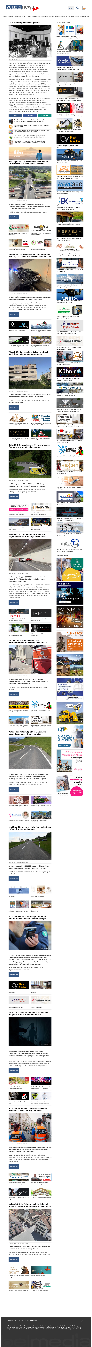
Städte (21, 16)
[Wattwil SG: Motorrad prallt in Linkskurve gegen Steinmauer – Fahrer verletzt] (30, 753)
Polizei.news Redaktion (22, 200)
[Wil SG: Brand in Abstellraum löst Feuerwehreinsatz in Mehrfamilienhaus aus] (30, 659)
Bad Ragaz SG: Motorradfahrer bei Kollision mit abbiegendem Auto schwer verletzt (28, 163)
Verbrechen (39, 16)
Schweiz (5, 16)
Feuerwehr (62, 16)
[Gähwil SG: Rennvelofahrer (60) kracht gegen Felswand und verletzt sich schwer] (30, 464)
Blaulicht (81, 16)
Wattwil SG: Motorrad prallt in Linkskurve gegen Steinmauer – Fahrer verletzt (27, 733)
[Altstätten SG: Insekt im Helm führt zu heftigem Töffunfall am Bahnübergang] (30, 846)
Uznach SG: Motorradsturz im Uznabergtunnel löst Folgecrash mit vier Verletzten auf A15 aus (30, 256)
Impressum (11, 1320)
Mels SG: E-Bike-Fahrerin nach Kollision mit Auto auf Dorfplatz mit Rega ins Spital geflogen (30, 1205)
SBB (49, 16)
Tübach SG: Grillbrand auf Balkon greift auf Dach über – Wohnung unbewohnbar (28, 353)
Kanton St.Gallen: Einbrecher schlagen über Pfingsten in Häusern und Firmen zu (29, 1013)
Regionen (10, 16)
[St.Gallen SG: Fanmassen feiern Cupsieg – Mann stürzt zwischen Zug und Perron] (30, 1127)
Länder (29, 16)
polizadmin (17, 59)
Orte (25, 16)
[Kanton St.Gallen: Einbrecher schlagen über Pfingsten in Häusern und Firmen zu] (30, 1031)
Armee (72, 16)
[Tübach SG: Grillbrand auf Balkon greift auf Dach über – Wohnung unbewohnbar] (30, 373)
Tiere (76, 16)
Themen (33, 16)
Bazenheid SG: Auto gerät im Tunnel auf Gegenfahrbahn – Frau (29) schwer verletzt (28, 535)
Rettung (68, 16)
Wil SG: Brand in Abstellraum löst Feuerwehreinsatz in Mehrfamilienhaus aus (28, 641)
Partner (86, 16)
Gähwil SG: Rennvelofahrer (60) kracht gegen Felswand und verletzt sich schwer (29, 446)
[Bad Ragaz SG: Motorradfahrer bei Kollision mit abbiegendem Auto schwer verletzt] (30, 182)
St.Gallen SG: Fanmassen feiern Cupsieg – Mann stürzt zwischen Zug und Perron (28, 1109)
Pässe (52, 16)
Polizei (56, 16)
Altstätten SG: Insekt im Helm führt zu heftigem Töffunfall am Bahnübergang (30, 828)
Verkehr (45, 16)
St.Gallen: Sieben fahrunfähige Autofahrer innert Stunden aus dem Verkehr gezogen (28, 917)
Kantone (16, 16)
